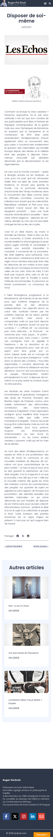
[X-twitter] (15, 816)
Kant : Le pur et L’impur (19, 606)
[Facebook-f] (6, 816)
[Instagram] (23, 816)
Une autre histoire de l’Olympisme (24, 653)
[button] (45, 3)
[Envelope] (41, 816)
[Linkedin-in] (32, 816)
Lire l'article (14, 610)
